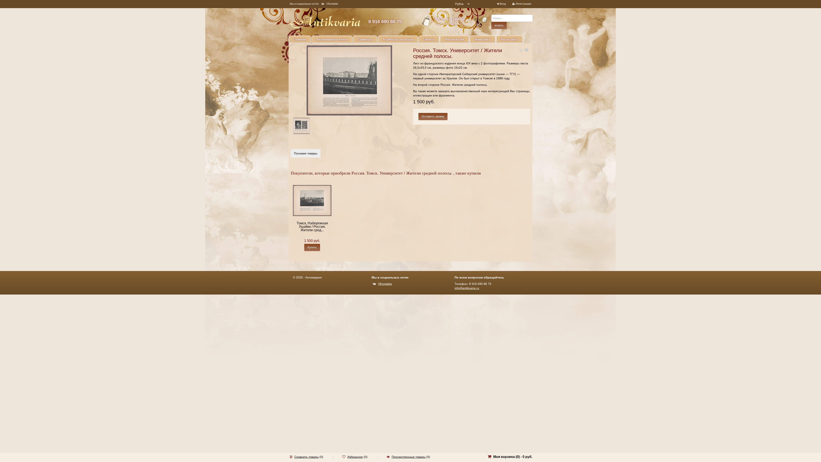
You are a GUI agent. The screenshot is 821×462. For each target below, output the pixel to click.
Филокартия (454, 39)
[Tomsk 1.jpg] (305, 126)
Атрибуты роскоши (398, 39)
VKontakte (332, 3)
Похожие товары (305, 153)
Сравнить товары (306, 457)
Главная (299, 39)
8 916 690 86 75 (385, 21)
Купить (312, 247)
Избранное (355, 457)
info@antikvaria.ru (467, 288)
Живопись (482, 39)
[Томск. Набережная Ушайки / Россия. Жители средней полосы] (312, 200)
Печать (428, 39)
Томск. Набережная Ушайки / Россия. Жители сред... (312, 226)
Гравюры (365, 39)
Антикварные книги (331, 39)
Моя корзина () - (512, 457)
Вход (503, 3)
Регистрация (523, 3)
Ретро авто (509, 39)
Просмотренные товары (408, 457)
